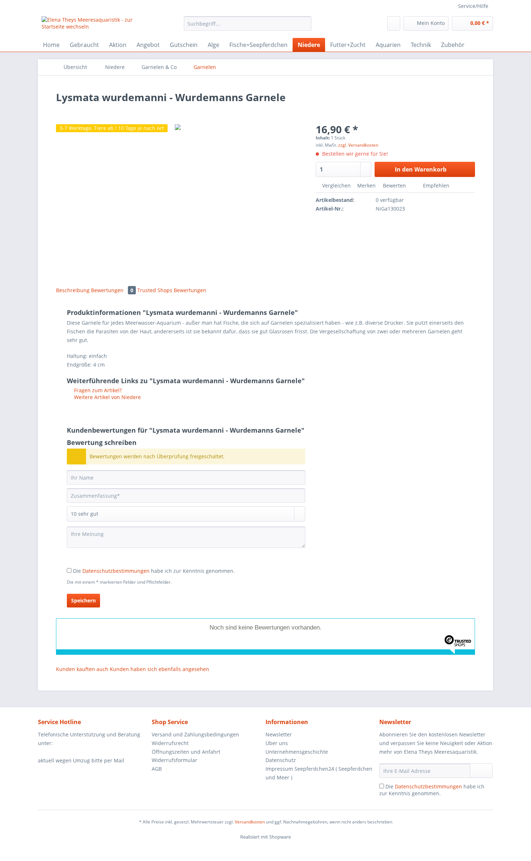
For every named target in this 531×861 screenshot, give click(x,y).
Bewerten (394, 185)
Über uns (277, 743)
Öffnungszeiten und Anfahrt (186, 751)
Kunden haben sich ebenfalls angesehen (159, 669)
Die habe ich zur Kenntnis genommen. (154, 570)
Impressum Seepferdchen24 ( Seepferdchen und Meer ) (319, 773)
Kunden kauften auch (82, 669)
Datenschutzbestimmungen (116, 570)
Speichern (83, 600)
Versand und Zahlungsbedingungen (195, 734)
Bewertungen (112, 290)
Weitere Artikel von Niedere (107, 397)
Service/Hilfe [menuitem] (473, 6)
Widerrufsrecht (170, 743)
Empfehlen (435, 185)
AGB (157, 768)
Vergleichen (336, 185)
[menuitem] (247, 27)
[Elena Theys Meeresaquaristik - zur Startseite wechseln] (96, 25)
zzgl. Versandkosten (358, 145)
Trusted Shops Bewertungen (171, 290)
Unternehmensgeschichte (297, 751)
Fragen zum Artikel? (97, 390)
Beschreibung (73, 290)
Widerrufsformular (174, 760)
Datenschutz (281, 760)
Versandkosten (250, 822)
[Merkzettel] (393, 23)
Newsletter (279, 734)
